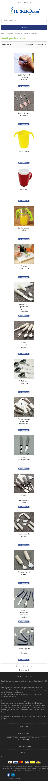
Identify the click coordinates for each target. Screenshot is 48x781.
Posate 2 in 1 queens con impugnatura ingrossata (24, 308)
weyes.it (17, 778)
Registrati (27, 2)
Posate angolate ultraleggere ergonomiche (24, 421)
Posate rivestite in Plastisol (24, 114)
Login (19, 2)
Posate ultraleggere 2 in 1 (24, 460)
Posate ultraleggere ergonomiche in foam (23, 499)
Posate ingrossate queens (24, 345)
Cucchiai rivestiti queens (24, 573)
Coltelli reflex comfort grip (24, 382)
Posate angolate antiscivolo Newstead (24, 651)
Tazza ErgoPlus (24, 151)
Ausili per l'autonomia (14, 33)
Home (3, 33)
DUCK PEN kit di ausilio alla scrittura (24, 77)
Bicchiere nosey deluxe (24, 229)
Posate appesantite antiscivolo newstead (24, 614)
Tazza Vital (24, 190)
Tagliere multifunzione (24, 267)
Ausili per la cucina (30, 33)
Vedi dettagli (24, 86)
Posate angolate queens (24, 535)
